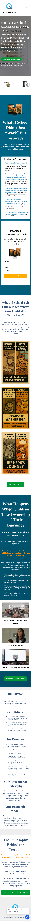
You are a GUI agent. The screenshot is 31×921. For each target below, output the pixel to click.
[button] (26, 8)
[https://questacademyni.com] (9, 7)
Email (6, 267)
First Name (7, 261)
